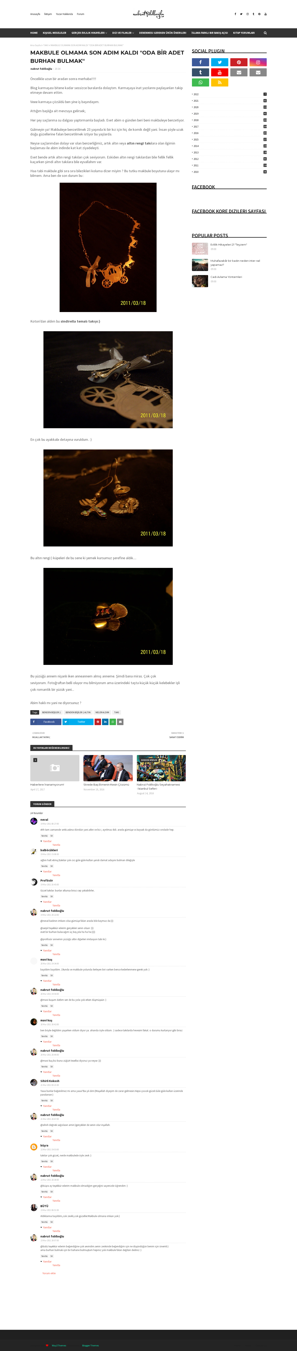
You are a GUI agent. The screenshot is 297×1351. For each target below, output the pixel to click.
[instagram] (247, 14)
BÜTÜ (44, 1206)
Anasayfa (35, 14)
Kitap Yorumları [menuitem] (244, 33)
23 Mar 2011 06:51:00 (50, 1210)
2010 (230, 172)
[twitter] (241, 14)
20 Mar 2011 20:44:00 (50, 1054)
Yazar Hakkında (64, 14)
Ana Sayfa (35, 45)
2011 (230, 165)
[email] (239, 72)
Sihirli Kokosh (49, 1081)
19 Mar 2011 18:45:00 (50, 884)
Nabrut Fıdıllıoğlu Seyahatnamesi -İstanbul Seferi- (158, 786)
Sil (52, 835)
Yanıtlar (47, 841)
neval (44, 820)
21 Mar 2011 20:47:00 (50, 1119)
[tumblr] (253, 14)
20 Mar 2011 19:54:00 (50, 993)
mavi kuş (46, 1020)
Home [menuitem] (34, 33)
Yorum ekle (49, 1273)
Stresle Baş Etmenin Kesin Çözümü (106, 784)
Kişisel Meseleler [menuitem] (54, 33)
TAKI (45, 45)
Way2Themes (59, 1345)
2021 (230, 100)
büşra (44, 1145)
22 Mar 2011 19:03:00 (50, 1149)
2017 (230, 126)
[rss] (219, 82)
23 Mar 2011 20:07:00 (50, 1240)
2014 (230, 146)
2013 (230, 152)
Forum (80, 14)
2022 (230, 94)
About (248, 1345)
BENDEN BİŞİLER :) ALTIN (78, 712)
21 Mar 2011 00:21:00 (50, 1085)
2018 (230, 120)
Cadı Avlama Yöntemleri (226, 276)
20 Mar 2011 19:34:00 (50, 963)
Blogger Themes (90, 1345)
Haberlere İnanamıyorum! (47, 784)
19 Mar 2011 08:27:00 (50, 823)
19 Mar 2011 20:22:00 (50, 914)
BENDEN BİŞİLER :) (51, 712)
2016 (230, 133)
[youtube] (265, 14)
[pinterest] (259, 14)
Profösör (46, 880)
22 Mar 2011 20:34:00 (50, 1179)
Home (237, 1345)
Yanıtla (44, 835)
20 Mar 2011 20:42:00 (50, 1024)
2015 (230, 139)
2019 (230, 113)
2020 (230, 107)
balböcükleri (49, 850)
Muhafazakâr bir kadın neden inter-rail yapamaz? (235, 262)
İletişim (48, 14)
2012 (230, 159)
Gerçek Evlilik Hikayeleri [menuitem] (88, 33)
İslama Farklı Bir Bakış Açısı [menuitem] (210, 33)
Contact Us (261, 1345)
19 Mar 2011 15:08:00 (50, 854)
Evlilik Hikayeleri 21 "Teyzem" (229, 244)
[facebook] (235, 14)
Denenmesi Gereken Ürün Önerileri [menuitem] (162, 33)
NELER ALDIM (102, 712)
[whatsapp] (200, 82)
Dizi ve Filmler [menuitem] (122, 33)
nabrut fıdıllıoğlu (41, 69)
